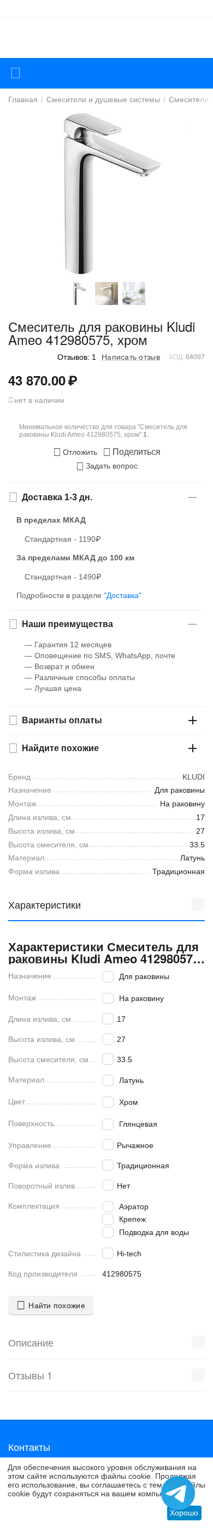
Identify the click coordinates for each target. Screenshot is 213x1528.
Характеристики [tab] (44, 904)
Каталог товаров (15, 73)
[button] (132, 452)
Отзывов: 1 (76, 357)
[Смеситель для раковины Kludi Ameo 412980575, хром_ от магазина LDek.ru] (106, 193)
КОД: (176, 357)
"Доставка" (122, 595)
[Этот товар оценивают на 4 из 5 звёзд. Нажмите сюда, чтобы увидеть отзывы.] (30, 356)
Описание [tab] (31, 1342)
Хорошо (184, 1512)
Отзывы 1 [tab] (30, 1375)
